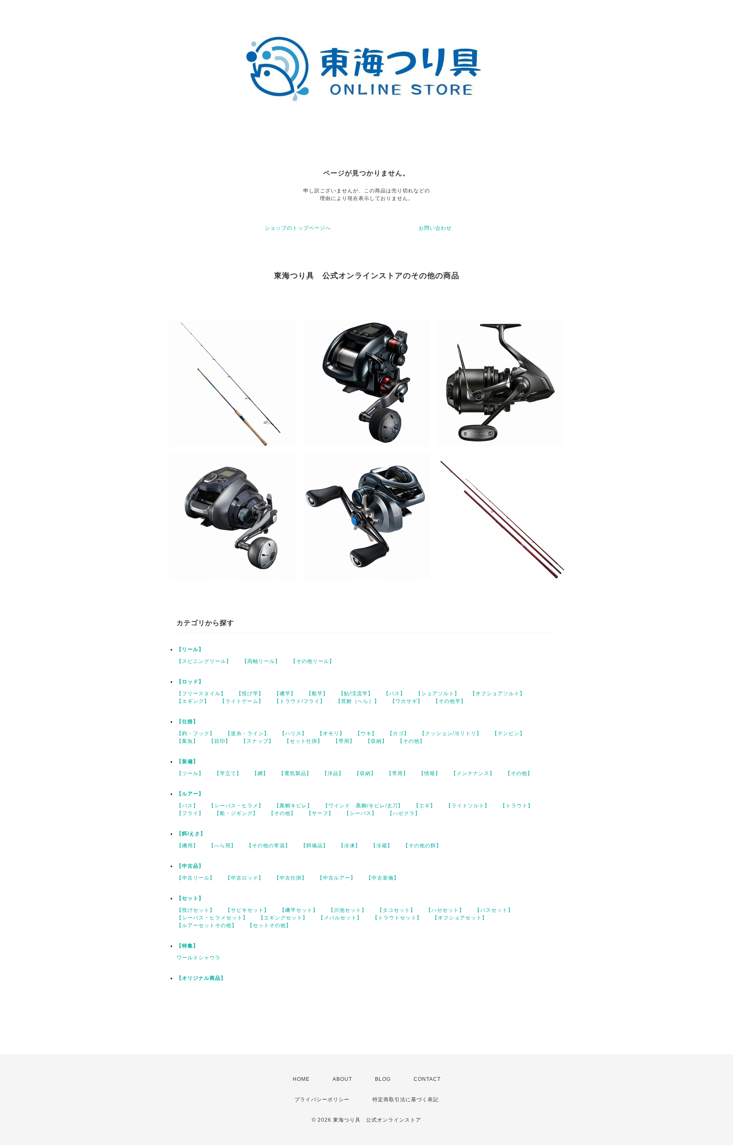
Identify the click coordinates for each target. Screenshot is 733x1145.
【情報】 (430, 773)
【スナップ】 (257, 741)
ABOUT (342, 1079)
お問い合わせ (435, 228)
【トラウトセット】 (397, 918)
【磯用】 (187, 846)
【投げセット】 (195, 910)
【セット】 (190, 898)
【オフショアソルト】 (497, 694)
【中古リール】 (195, 878)
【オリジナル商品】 (201, 978)
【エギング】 (193, 701)
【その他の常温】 (268, 846)
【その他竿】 (449, 701)
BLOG (383, 1079)
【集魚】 (187, 741)
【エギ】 (425, 806)
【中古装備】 (382, 878)
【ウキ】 (366, 733)
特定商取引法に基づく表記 (405, 1100)
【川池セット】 (347, 910)
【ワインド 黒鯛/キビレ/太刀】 (363, 806)
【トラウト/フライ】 (299, 701)
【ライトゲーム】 (242, 701)
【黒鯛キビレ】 (293, 806)
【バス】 (394, 694)
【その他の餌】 (422, 846)
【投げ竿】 (250, 694)
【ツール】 (190, 773)
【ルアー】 (190, 794)
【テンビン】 (508, 733)
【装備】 (187, 761)
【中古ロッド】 (244, 878)
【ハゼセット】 (445, 910)
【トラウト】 (516, 806)
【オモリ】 (331, 733)
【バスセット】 (494, 910)
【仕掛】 (187, 722)
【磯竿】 (285, 694)
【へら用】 (222, 846)
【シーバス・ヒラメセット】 (212, 918)
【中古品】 (190, 866)
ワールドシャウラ (198, 958)
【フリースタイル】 (201, 694)
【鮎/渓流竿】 (356, 694)
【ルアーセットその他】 (206, 925)
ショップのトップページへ (298, 228)
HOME (301, 1079)
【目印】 (220, 741)
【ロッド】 (190, 682)
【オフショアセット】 (459, 918)
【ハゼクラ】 (403, 813)
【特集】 (187, 946)
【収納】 (376, 741)
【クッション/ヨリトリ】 (451, 733)
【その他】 (411, 741)
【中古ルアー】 (336, 878)
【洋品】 (333, 773)
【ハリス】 (293, 733)
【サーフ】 (320, 813)
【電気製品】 (295, 773)
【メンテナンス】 (473, 773)
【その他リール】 (313, 661)
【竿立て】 (228, 773)
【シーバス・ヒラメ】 (236, 806)
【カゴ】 (398, 733)
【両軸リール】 (261, 661)
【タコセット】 (396, 910)
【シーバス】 (360, 813)
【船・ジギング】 (236, 813)
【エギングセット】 (283, 918)
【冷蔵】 (382, 846)
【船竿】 (317, 694)
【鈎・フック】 (195, 733)
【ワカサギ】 (406, 701)
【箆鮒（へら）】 (358, 701)
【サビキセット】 (247, 910)
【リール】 (190, 649)
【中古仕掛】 (290, 878)
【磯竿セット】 (299, 910)
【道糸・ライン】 (247, 733)
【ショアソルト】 (438, 694)
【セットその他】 (269, 925)
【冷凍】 (350, 846)
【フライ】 (190, 813)
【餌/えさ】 (191, 834)
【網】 (260, 773)
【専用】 (344, 741)
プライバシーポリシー (322, 1100)
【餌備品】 (314, 846)
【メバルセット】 (340, 918)
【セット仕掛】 (303, 741)
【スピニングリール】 (204, 661)
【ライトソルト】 (468, 806)
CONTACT (427, 1079)
